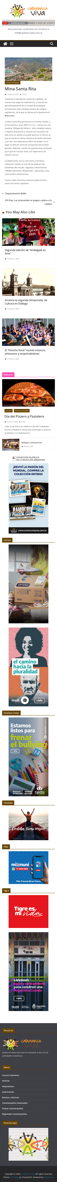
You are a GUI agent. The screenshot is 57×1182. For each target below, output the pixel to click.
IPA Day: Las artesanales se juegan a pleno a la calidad (28, 202)
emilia (24, 94)
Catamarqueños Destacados (15, 1103)
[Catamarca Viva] (5, 44)
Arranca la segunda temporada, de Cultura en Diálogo (26, 301)
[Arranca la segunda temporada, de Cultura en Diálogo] (28, 270)
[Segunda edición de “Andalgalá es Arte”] (28, 220)
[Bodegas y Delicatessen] (10, 445)
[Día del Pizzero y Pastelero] (28, 393)
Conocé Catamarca (12, 83)
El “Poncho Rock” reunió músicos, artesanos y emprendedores (25, 351)
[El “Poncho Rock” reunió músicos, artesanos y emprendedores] (28, 320)
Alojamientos (8, 1086)
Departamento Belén (15, 193)
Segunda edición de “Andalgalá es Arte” (25, 251)
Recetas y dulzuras (21, 411)
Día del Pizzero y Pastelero (24, 416)
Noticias (9, 411)
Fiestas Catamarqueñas (12, 1108)
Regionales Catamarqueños (14, 1114)
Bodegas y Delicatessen (31, 442)
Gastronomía (8, 1092)
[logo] (22, 1037)
